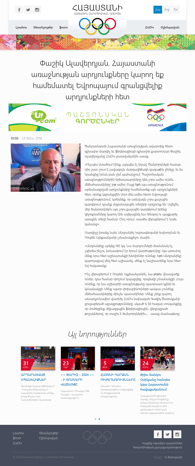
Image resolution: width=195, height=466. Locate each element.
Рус (176, 9)
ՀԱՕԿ (149, 27)
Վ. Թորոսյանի (173, 457)
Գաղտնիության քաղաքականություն (157, 447)
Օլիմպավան (170, 27)
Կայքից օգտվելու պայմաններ (162, 443)
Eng (167, 9)
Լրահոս (21, 27)
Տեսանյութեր (43, 27)
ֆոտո (63, 27)
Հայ (157, 9)
